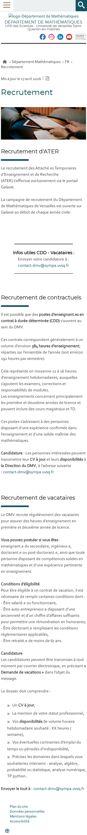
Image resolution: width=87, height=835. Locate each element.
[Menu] (6, 5)
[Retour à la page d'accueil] (43, 17)
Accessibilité (19, 821)
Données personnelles (27, 812)
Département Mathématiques (36, 62)
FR (67, 62)
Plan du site (19, 807)
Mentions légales (23, 816)
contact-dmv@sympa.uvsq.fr (43, 266)
